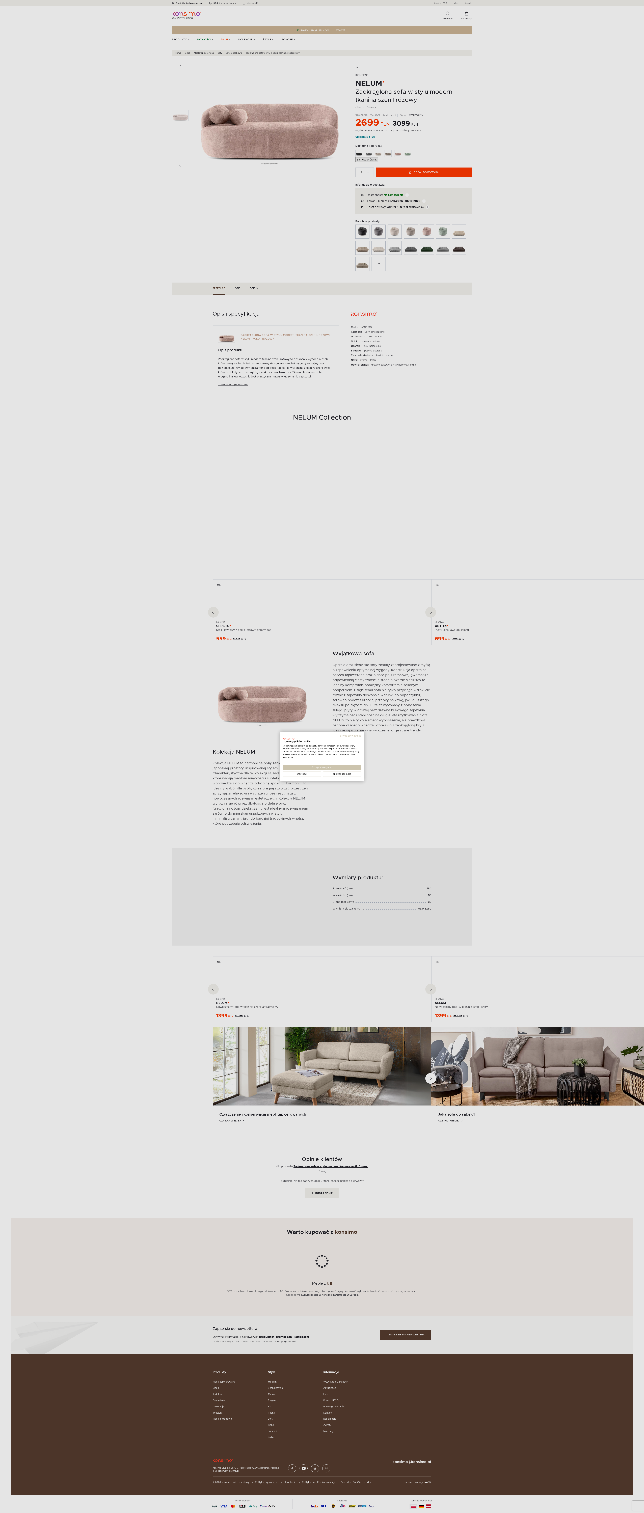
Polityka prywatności (349, 736)
